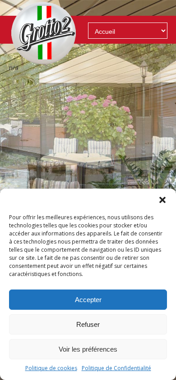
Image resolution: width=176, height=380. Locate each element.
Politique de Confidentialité (116, 368)
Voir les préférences (88, 349)
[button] (162, 199)
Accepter (88, 299)
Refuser (88, 324)
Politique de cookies (51, 368)
